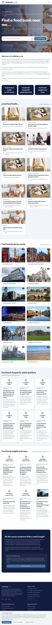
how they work (18, 62)
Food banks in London (32, 588)
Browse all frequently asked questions (10, 375)
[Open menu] (49, 2)
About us (4, 610)
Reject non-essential (18, 622)
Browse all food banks (44, 104)
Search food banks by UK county (9, 90)
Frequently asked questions (7, 608)
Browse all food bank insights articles (40, 451)
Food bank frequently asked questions (26, 90)
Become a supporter (26, 566)
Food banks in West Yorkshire (33, 596)
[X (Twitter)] (6, 599)
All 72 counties (30, 598)
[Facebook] (3, 599)
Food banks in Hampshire (32, 594)
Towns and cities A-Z (32, 600)
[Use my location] (32, 38)
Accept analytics (6, 622)
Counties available (31, 608)
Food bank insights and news (42, 90)
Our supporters (30, 610)
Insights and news (5, 606)
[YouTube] (9, 599)
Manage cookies (29, 622)
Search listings (41, 38)
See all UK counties (44, 244)
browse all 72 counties (8, 45)
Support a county (31, 606)
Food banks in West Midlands (33, 592)
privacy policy (9, 619)
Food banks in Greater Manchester (34, 590)
